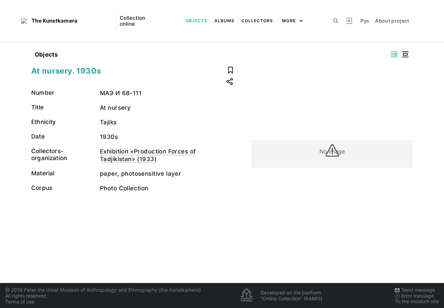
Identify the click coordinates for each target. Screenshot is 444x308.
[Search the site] (335, 20)
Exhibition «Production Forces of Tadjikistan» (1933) (148, 155)
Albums (224, 20)
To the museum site (417, 301)
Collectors (257, 20)
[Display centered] (405, 54)
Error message (417, 296)
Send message (418, 290)
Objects (196, 20)
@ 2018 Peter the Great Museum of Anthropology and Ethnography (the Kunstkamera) (103, 290)
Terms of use (19, 302)
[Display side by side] (394, 54)
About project (392, 21)
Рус (364, 21)
